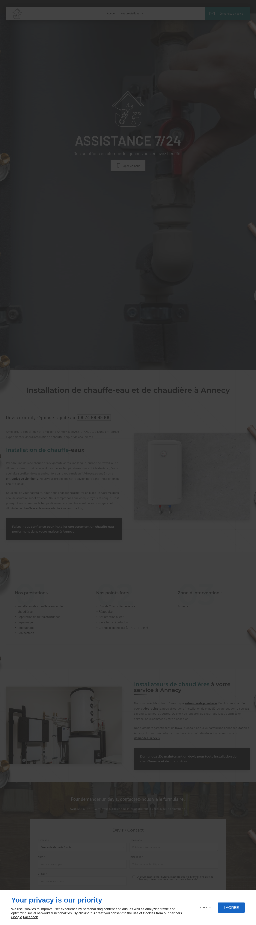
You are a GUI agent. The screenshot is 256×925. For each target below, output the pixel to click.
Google (16, 917)
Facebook (30, 917)
